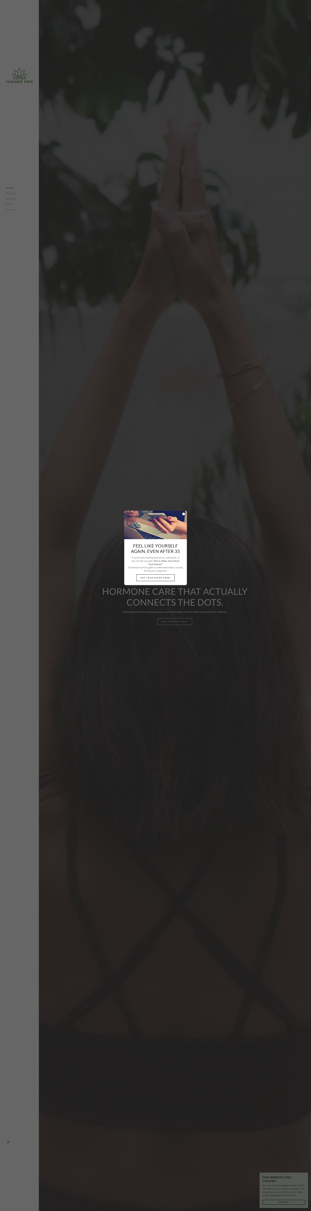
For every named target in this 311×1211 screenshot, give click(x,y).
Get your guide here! (155, 578)
